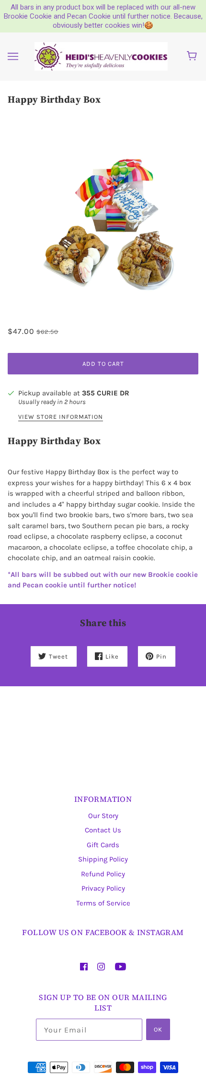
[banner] (101, 56)
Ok (158, 1029)
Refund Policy (103, 874)
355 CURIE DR (105, 393)
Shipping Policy (103, 859)
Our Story (103, 815)
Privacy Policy (103, 888)
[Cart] (193, 56)
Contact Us (103, 830)
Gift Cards (103, 845)
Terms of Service (103, 903)
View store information (60, 417)
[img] (83, 966)
